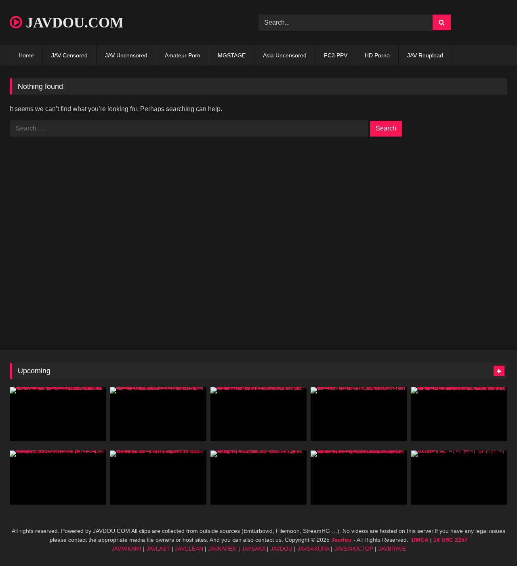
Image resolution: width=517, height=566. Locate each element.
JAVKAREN (222, 548)
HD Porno (377, 55)
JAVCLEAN (189, 548)
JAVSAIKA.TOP (353, 548)
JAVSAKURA (313, 548)
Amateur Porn (182, 55)
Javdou (341, 540)
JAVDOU (281, 548)
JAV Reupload (425, 55)
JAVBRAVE (392, 548)
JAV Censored (69, 55)
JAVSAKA (253, 548)
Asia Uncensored (285, 55)
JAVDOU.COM (73, 23)
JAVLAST (158, 548)
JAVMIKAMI (126, 548)
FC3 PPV (335, 55)
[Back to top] (492, 542)
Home (26, 55)
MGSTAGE (232, 55)
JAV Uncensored (126, 55)
